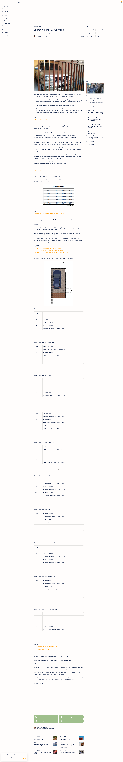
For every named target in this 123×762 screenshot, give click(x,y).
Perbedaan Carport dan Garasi (41, 119)
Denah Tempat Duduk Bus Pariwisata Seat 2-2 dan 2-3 (94, 97)
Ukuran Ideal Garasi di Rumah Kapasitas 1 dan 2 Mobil (46, 647)
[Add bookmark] (77, 36)
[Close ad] (121, 755)
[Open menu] (2, 2)
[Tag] (38, 736)
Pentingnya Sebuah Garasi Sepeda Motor (94, 132)
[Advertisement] (67, 14)
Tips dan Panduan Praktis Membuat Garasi (43, 170)
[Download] (91, 95)
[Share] (81, 36)
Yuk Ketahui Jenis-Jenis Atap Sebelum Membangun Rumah (69, 738)
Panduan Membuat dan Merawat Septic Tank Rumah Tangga (50, 250)
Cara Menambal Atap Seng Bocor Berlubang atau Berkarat (41, 745)
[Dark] (118, 2)
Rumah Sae (7, 2)
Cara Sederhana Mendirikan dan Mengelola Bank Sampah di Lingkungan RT (95, 119)
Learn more (15, 757)
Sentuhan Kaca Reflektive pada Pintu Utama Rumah (95, 107)
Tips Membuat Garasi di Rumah (67, 752)
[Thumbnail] (55, 738)
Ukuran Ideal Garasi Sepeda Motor (42, 649)
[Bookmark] (121, 2)
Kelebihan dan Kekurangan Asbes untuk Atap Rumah (42, 738)
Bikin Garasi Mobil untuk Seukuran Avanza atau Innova (46, 646)
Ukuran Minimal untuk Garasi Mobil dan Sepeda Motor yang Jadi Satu (95, 126)
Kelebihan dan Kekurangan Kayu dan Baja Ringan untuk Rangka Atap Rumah (53, 252)
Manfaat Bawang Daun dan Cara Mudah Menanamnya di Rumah (95, 113)
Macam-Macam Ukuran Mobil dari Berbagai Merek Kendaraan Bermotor (49, 213)
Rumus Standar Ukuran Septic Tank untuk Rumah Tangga (49, 248)
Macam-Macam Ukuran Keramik (95, 102)
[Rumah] (36, 708)
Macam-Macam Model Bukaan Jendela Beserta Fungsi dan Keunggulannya (67, 746)
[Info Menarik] (91, 101)
